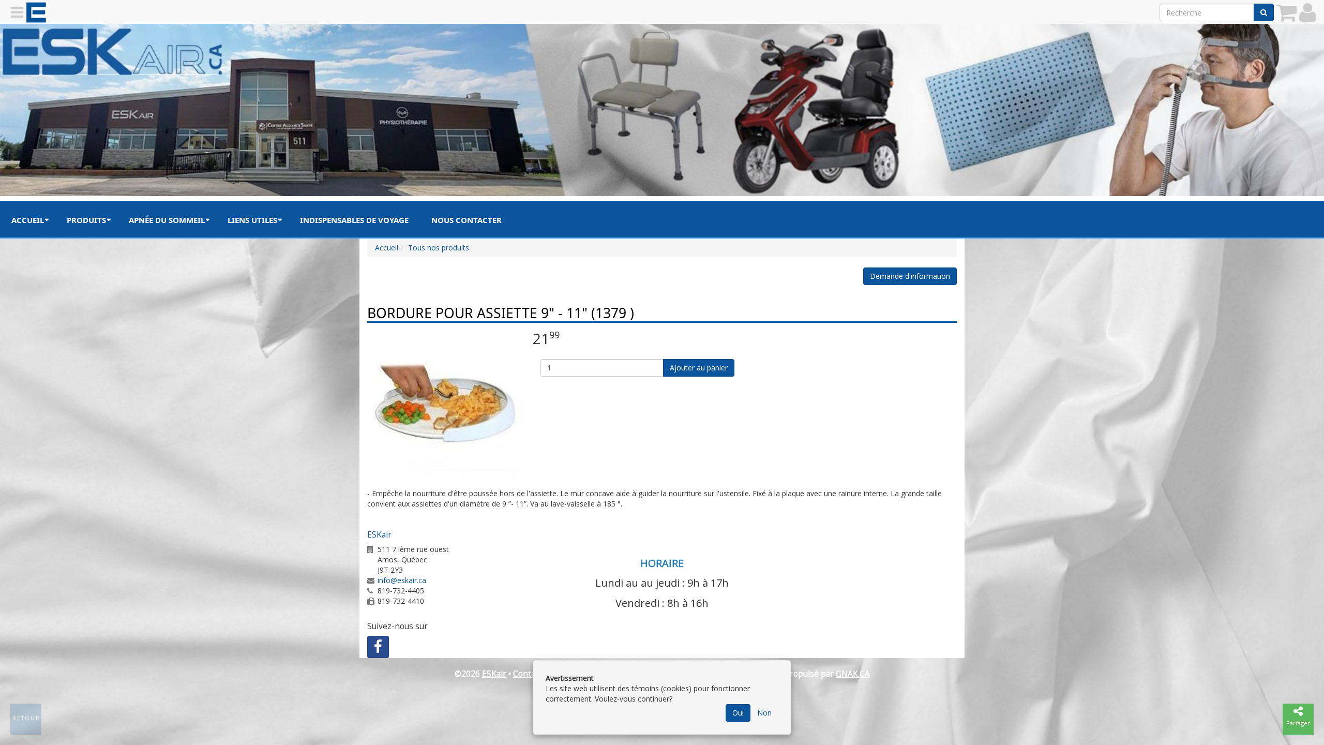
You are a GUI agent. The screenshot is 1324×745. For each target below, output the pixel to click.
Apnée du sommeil (167, 220)
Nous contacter (466, 220)
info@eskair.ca (402, 580)
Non (764, 713)
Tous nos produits (438, 247)
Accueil (27, 220)
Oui (738, 713)
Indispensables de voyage (354, 220)
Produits (86, 220)
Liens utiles (252, 220)
